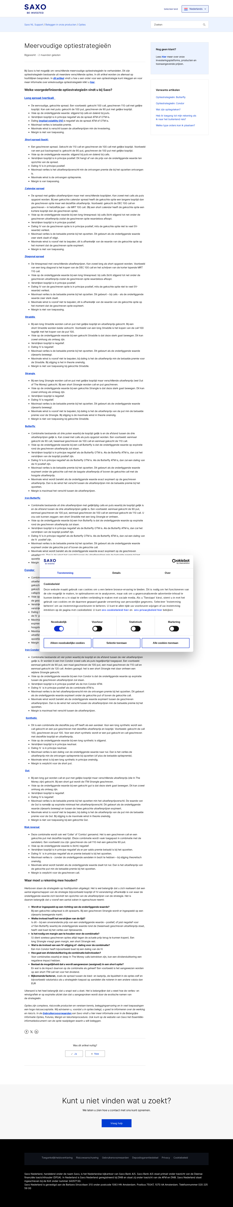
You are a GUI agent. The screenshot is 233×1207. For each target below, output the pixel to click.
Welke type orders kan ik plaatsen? (175, 125)
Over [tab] (168, 572)
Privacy (166, 1157)
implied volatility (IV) (51, 120)
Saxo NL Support (33, 24)
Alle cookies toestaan (165, 642)
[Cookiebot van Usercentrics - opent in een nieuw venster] (175, 561)
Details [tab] (116, 572)
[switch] (97, 629)
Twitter (31, 1032)
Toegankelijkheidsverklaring (57, 1157)
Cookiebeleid (180, 1157)
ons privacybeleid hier (148, 609)
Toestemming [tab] (65, 572)
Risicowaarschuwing (87, 1157)
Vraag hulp (117, 1123)
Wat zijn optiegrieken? (168, 109)
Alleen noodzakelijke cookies (67, 642)
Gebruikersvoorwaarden (115, 1157)
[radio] (74, 1054)
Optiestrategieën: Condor (170, 103)
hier (92, 82)
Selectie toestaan (116, 642)
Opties (82, 24)
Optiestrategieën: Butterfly (171, 97)
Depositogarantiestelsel (145, 1157)
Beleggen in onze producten (60, 24)
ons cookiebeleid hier (116, 609)
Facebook (26, 1032)
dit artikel (58, 78)
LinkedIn (36, 1032)
